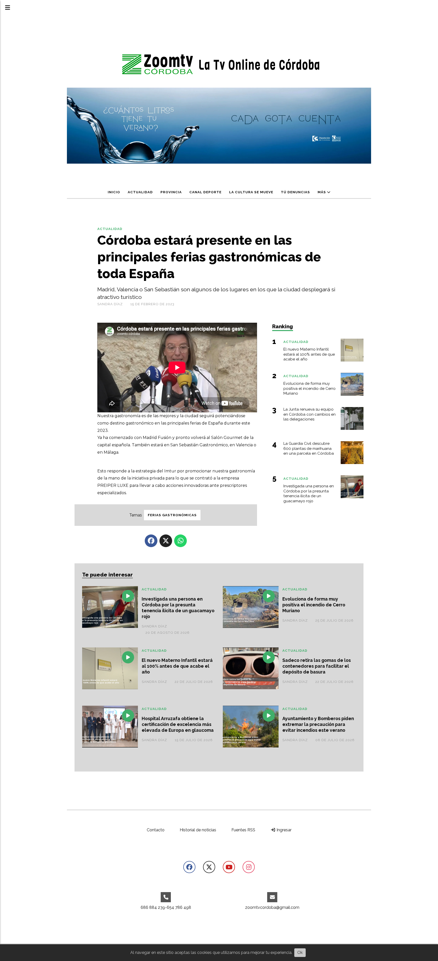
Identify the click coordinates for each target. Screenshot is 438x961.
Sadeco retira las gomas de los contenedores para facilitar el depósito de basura (316, 666)
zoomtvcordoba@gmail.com (272, 907)
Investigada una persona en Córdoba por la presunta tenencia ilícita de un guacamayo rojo (178, 607)
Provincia (171, 192)
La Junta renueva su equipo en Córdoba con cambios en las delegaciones (309, 414)
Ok (300, 952)
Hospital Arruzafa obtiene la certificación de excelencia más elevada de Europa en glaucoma (178, 724)
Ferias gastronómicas (172, 515)
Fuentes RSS (243, 830)
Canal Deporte (205, 192)
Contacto (156, 830)
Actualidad (140, 192)
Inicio (114, 192)
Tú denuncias (295, 192)
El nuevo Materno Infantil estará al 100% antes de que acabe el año (177, 666)
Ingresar (283, 830)
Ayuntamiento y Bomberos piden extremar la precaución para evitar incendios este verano (318, 724)
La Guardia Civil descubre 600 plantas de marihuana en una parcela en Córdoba (308, 448)
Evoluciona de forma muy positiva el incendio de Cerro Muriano (313, 604)
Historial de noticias (198, 830)
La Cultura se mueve (251, 192)
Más (322, 192)
